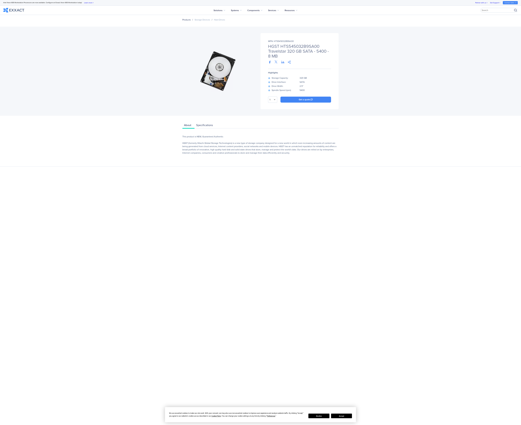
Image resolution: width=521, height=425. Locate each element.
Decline (319, 416)
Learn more (89, 2)
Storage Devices (202, 19)
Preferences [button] (271, 416)
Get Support (495, 2)
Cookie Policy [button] (216, 416)
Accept (341, 416)
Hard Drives (219, 19)
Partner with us (481, 2)
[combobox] (272, 99)
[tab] (188, 125)
